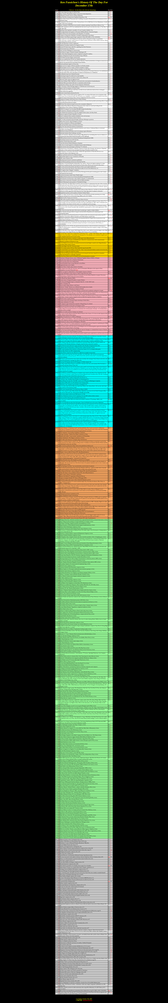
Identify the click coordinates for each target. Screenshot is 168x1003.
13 (111, 221)
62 (111, 33)
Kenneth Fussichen (87, 1000)
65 (111, 233)
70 (111, 134)
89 (111, 199)
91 (111, 94)
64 (111, 183)
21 (111, 19)
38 (111, 290)
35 (111, 307)
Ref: (109, 17)
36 (111, 316)
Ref (77, 270)
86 (111, 363)
